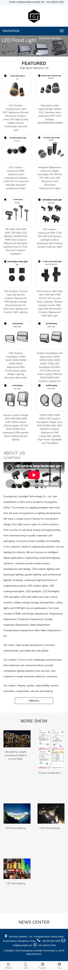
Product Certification (50, 772)
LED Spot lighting (15, 883)
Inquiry (42, 967)
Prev (4, 46)
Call (25, 967)
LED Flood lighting (16, 828)
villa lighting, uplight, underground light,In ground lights (16, 755)
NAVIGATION (11, 30)
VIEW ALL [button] (34, 700)
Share (8, 967)
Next (63, 46)
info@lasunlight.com (26, 2)
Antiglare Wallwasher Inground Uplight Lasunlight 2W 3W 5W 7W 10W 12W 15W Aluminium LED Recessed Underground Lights (49, 178)
